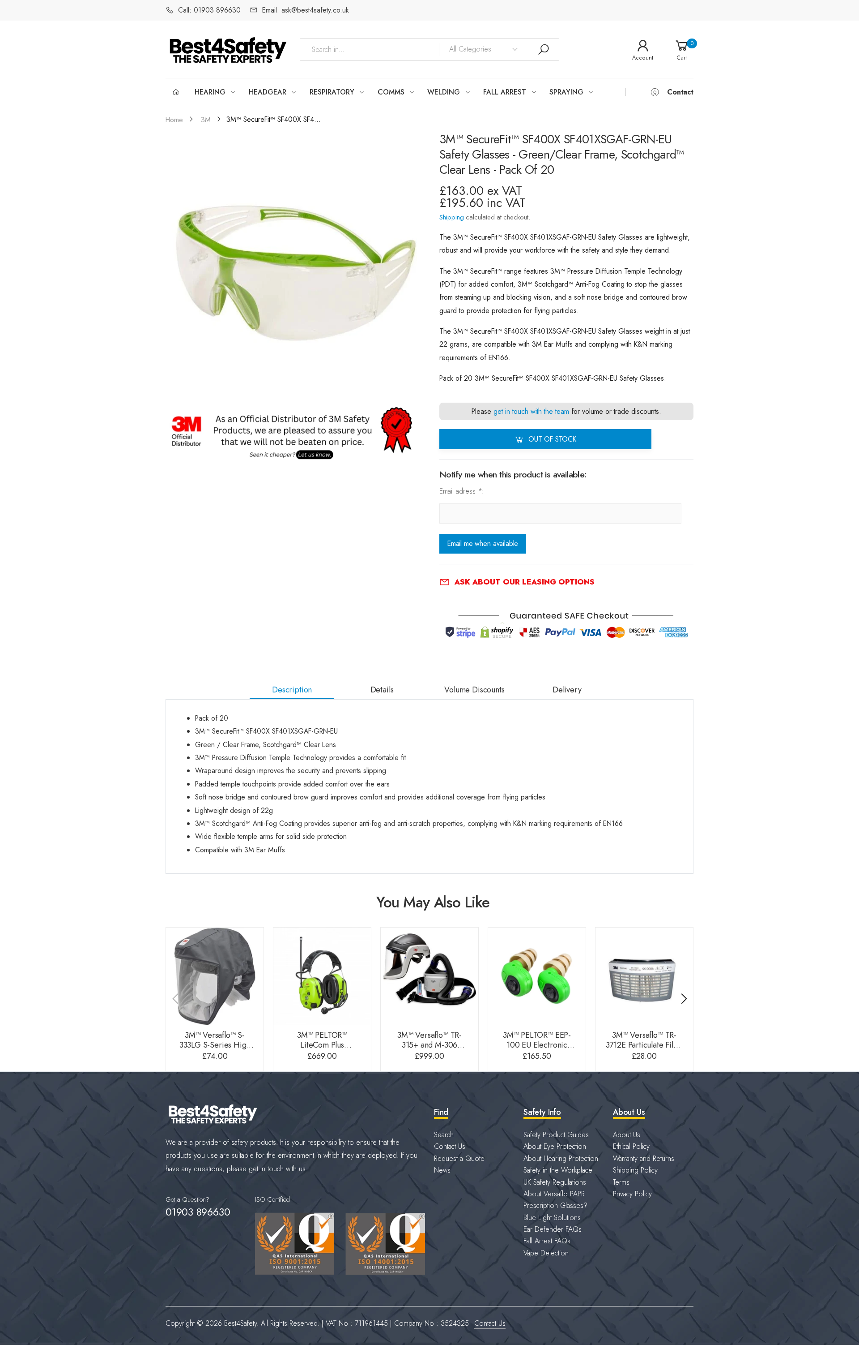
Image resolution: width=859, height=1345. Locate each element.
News (442, 1170)
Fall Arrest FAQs (546, 1241)
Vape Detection (546, 1253)
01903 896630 (198, 1212)
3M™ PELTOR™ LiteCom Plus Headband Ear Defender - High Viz (322, 1050)
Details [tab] (382, 690)
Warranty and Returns (643, 1158)
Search (444, 1135)
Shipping (451, 217)
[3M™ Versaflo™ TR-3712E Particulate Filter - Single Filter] (644, 976)
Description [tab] (292, 690)
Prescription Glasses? (555, 1205)
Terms (621, 1182)
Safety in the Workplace (557, 1170)
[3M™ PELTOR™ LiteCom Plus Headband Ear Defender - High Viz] (322, 976)
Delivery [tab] (567, 690)
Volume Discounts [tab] (474, 690)
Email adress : (461, 491)
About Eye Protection (554, 1146)
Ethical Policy (631, 1146)
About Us (626, 1135)
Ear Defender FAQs (552, 1229)
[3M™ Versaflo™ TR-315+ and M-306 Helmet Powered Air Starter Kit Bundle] (429, 976)
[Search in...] (543, 49)
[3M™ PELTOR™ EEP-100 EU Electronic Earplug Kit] (537, 976)
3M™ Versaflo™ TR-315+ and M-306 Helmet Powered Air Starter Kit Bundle (429, 1050)
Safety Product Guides (556, 1135)
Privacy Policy (632, 1194)
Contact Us (449, 1146)
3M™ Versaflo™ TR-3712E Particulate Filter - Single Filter (644, 1045)
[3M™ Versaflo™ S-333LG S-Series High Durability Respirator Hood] (215, 976)
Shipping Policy (635, 1170)
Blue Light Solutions (552, 1217)
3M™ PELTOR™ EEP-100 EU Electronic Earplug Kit (537, 1045)
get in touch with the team (531, 411)
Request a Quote (459, 1158)
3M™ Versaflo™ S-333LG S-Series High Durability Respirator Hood (215, 1050)
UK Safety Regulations (554, 1182)
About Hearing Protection (560, 1158)
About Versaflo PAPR (554, 1194)
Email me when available (482, 544)
